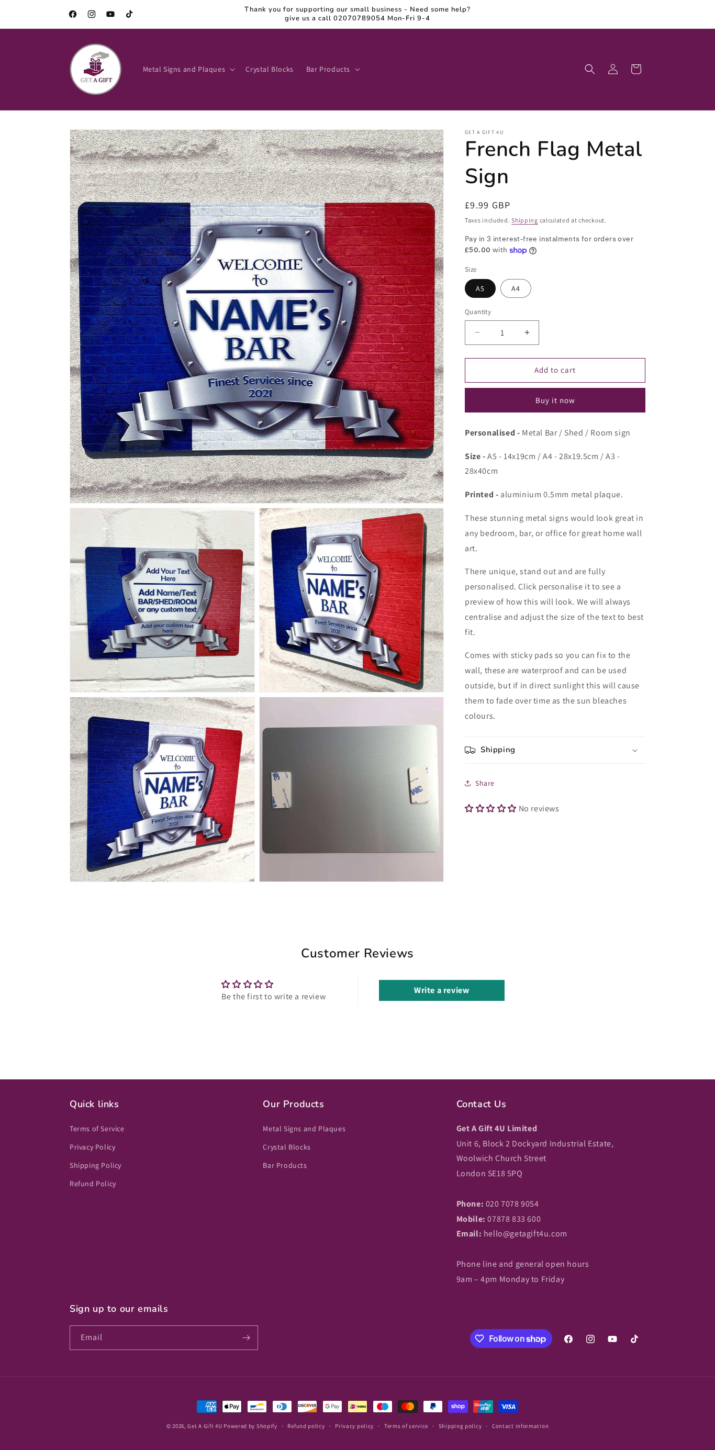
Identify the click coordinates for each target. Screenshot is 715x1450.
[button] (188, 69)
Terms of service (406, 1426)
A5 (480, 288)
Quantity (478, 311)
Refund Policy (93, 1183)
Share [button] (485, 783)
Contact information (520, 1426)
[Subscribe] (246, 1337)
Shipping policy (460, 1426)
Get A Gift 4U (204, 1426)
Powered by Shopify (250, 1426)
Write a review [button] (441, 990)
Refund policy (306, 1426)
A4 (515, 288)
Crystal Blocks (286, 1147)
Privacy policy (354, 1426)
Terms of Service (97, 1128)
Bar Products (285, 1165)
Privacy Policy (92, 1147)
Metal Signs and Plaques (304, 1128)
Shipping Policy (95, 1165)
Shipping (524, 220)
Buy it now (555, 400)
